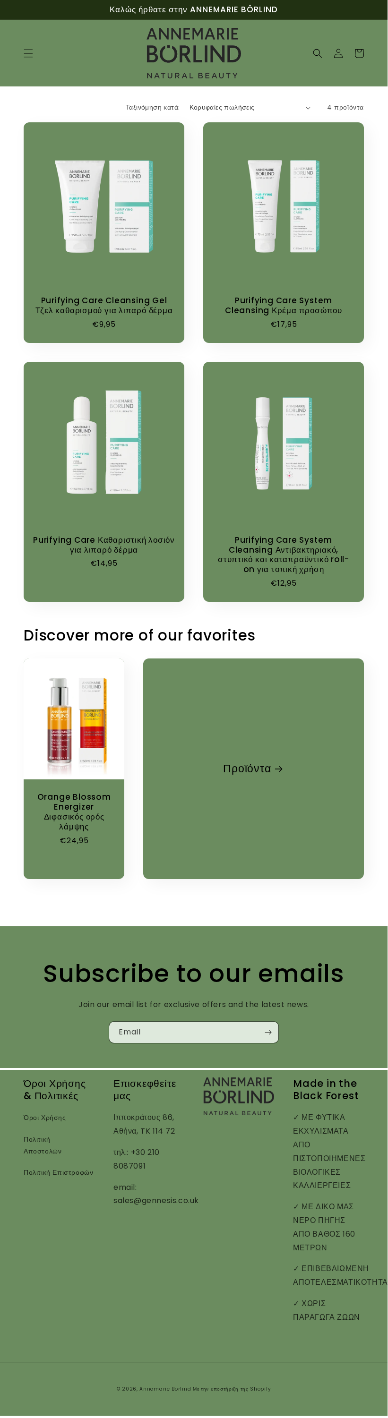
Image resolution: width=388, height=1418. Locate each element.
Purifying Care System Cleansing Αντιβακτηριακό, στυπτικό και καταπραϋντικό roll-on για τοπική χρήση (283, 554)
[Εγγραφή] (268, 1032)
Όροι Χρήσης (45, 1117)
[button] (28, 53)
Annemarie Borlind (165, 1388)
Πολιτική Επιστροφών (58, 1172)
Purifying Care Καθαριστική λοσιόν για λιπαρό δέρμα (104, 545)
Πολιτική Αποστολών (42, 1145)
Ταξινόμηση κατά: (153, 107)
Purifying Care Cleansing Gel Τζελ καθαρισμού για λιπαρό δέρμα (104, 306)
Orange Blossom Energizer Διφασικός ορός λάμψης (74, 811)
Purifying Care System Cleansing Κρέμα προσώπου (283, 306)
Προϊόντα (247, 769)
